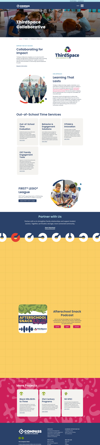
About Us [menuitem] (67, 441)
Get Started (50, 228)
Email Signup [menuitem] (73, 1)
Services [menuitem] (50, 429)
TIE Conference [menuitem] (68, 433)
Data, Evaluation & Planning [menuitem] (53, 435)
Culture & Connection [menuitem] (52, 436)
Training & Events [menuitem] (69, 430)
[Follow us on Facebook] (20, 438)
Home (20, 39)
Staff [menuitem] (66, 443)
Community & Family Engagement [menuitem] (55, 432)
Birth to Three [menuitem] (50, 441)
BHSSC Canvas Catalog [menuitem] (70, 432)
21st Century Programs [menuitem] (52, 443)
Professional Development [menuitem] (53, 430)
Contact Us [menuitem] (81, 1)
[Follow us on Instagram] (23, 438)
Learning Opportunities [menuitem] (72, 429)
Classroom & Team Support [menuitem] (53, 433)
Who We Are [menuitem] (68, 439)
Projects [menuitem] (50, 439)
